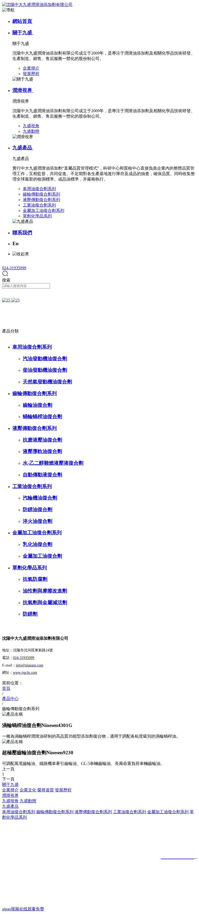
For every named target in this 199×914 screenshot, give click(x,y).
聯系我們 (22, 232)
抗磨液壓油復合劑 (42, 440)
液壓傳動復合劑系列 (34, 428)
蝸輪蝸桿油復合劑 (42, 416)
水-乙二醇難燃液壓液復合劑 (53, 463)
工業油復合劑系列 (32, 486)
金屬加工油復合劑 (42, 556)
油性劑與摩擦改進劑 (45, 590)
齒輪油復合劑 (37, 405)
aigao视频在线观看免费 (23, 909)
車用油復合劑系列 (32, 347)
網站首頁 (22, 21)
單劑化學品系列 (29, 567)
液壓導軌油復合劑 (42, 451)
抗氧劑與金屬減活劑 (45, 602)
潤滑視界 (22, 90)
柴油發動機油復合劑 (45, 370)
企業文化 (28, 790)
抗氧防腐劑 (35, 579)
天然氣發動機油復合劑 (47, 381)
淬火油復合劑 (37, 521)
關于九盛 (22, 32)
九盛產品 (22, 147)
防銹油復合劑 (37, 509)
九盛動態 (28, 801)
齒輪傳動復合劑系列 (34, 393)
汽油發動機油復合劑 (45, 358)
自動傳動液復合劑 (42, 474)
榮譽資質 (45, 790)
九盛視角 (10, 801)
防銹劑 (30, 614)
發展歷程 (63, 790)
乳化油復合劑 (37, 544)
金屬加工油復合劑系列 (37, 532)
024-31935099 (14, 268)
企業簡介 (10, 790)
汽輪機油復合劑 (40, 498)
